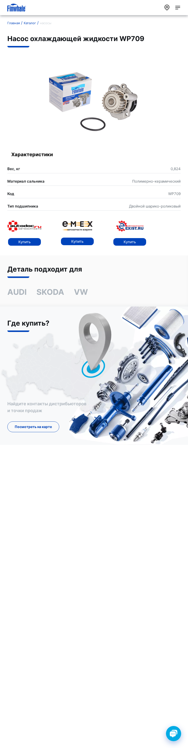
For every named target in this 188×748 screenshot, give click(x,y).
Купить (24, 242)
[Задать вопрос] (173, 733)
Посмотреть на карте (33, 427)
